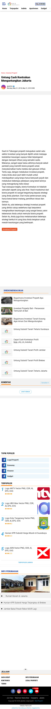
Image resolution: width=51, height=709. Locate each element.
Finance (10, 471)
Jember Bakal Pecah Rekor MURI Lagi (20, 609)
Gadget (44, 8)
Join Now (10, 698)
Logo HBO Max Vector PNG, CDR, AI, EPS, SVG (19, 504)
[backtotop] (25, 670)
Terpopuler (14, 8)
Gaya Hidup (5, 677)
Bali (28, 708)
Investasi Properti (11, 73)
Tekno (3, 684)
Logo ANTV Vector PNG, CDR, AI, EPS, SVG (19, 489)
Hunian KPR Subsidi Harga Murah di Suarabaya (26, 533)
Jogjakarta (35, 708)
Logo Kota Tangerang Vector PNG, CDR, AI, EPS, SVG (20, 519)
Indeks (23, 8)
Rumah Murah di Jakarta (16, 596)
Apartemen (33, 8)
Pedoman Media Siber (22, 698)
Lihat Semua (25, 392)
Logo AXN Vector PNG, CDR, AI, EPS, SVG (18, 549)
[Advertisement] (25, 36)
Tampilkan (44, 383)
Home (4, 8)
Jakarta (15, 708)
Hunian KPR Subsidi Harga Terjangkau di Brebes (25, 602)
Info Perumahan (32, 677)
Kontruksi (5, 680)
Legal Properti (13, 460)
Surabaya (22, 708)
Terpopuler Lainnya (25, 562)
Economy (10, 465)
